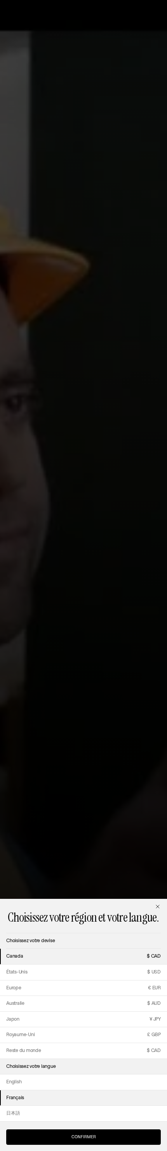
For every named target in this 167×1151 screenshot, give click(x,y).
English (13, 1082)
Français (15, 1098)
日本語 (13, 1113)
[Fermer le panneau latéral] (158, 906)
